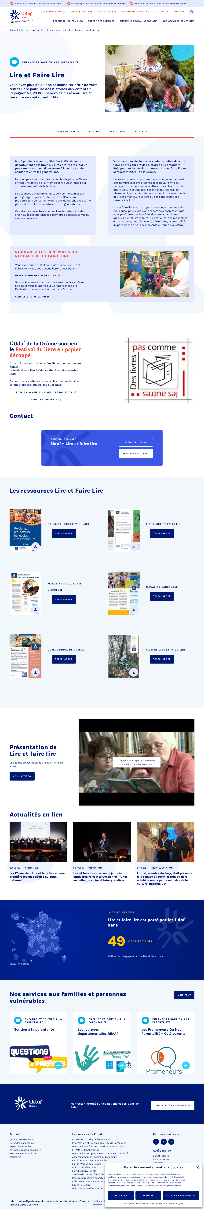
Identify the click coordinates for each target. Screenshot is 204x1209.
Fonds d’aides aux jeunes (86, 1163)
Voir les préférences (181, 1195)
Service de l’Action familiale (88, 1174)
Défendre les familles (114, 3)
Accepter (121, 1195)
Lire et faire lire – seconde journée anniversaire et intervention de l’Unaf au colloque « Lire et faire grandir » (100, 876)
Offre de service (68, 131)
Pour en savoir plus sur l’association (44, 392)
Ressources (118, 131)
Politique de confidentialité (155, 1203)
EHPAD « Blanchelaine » (86, 1149)
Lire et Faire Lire (81, 1184)
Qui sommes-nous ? (53, 12)
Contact (179, 12)
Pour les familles (179, 3)
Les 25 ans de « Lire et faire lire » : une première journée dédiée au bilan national (37, 876)
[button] (197, 1167)
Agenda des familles (135, 12)
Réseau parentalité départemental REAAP (96, 1177)
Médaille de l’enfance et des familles (93, 1188)
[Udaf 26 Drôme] (21, 16)
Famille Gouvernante (84, 1170)
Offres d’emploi (82, 12)
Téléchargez (64, 533)
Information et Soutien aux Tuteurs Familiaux (99, 1142)
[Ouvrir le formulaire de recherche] (191, 11)
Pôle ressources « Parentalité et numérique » (98, 1181)
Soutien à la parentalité (34, 1029)
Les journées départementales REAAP (98, 1031)
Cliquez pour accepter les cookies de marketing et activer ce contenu (137, 762)
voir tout (184, 995)
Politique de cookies (133, 1203)
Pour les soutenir (44, 399)
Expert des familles (101, 21)
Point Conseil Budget (84, 1167)
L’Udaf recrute (161, 1155)
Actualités (161, 12)
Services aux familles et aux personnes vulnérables (50, 30)
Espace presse (107, 12)
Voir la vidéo (22, 776)
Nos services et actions (178, 21)
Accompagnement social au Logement (94, 1156)
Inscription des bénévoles (35, 275)
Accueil (14, 30)
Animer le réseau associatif (138, 21)
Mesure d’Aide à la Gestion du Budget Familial (98, 1146)
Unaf (59, 3)
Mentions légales (176, 1203)
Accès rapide (162, 1150)
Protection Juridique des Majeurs (91, 1139)
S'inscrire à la (172, 1105)
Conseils (141, 131)
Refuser (148, 1195)
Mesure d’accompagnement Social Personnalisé (100, 1153)
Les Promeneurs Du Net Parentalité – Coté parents (164, 1031)
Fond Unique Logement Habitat (90, 1160)
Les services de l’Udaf (87, 1134)
